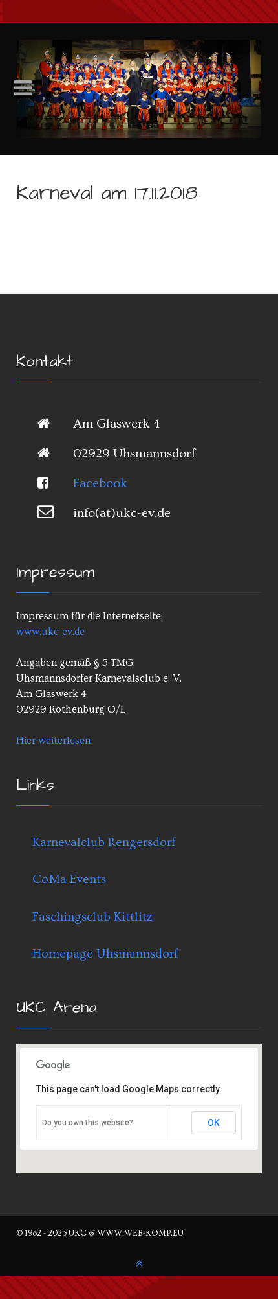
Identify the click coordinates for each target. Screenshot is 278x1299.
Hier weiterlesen (53, 740)
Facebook (100, 483)
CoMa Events (69, 879)
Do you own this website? (87, 1122)
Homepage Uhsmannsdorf (105, 954)
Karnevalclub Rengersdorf (103, 842)
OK (214, 1123)
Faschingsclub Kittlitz (92, 917)
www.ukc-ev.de (50, 632)
